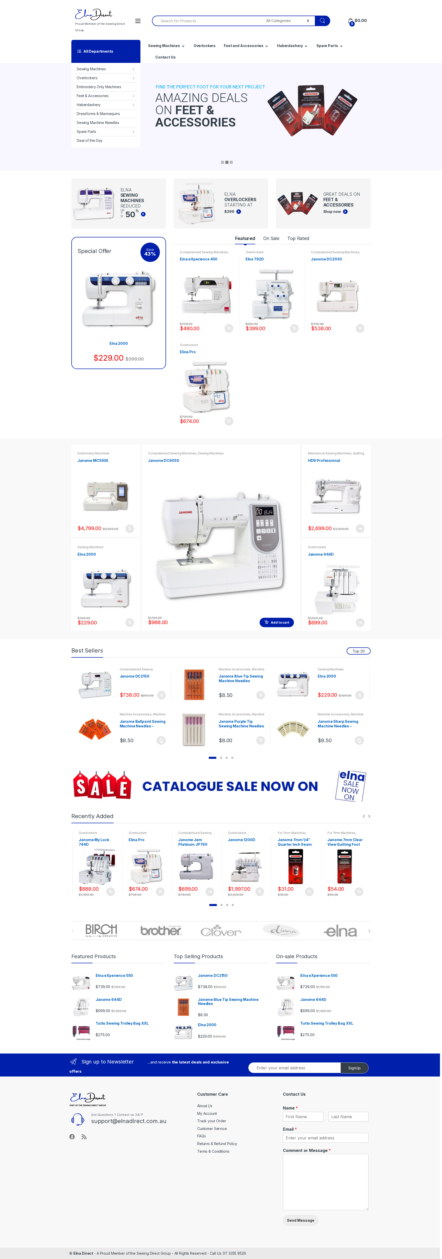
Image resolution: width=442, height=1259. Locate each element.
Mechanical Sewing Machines (329, 453)
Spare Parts (86, 131)
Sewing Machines (91, 69)
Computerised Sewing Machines (204, 252)
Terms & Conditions (213, 1151)
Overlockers (87, 78)
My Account (207, 1113)
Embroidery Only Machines (99, 87)
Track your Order (211, 1121)
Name (290, 1108)
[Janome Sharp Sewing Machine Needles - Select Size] (295, 730)
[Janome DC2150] (97, 685)
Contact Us (165, 57)
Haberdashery (89, 104)
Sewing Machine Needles (98, 122)
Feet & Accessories (92, 96)
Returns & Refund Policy (217, 1143)
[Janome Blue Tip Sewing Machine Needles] (196, 685)
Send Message (300, 1220)
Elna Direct (83, 1253)
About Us (204, 1106)
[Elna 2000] (295, 685)
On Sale (271, 238)
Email (290, 1129)
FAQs (201, 1136)
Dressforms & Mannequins (98, 113)
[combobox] (206, 21)
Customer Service (212, 1128)
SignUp (354, 1068)
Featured (245, 238)
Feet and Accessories (243, 45)
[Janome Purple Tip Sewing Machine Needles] (196, 730)
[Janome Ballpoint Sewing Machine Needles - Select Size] (97, 730)
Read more (359, 528)
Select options (161, 740)
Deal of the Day (90, 140)
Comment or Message (307, 1150)
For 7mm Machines (242, 833)
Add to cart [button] (228, 328)
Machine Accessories (234, 669)
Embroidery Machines (93, 453)
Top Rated (298, 238)
